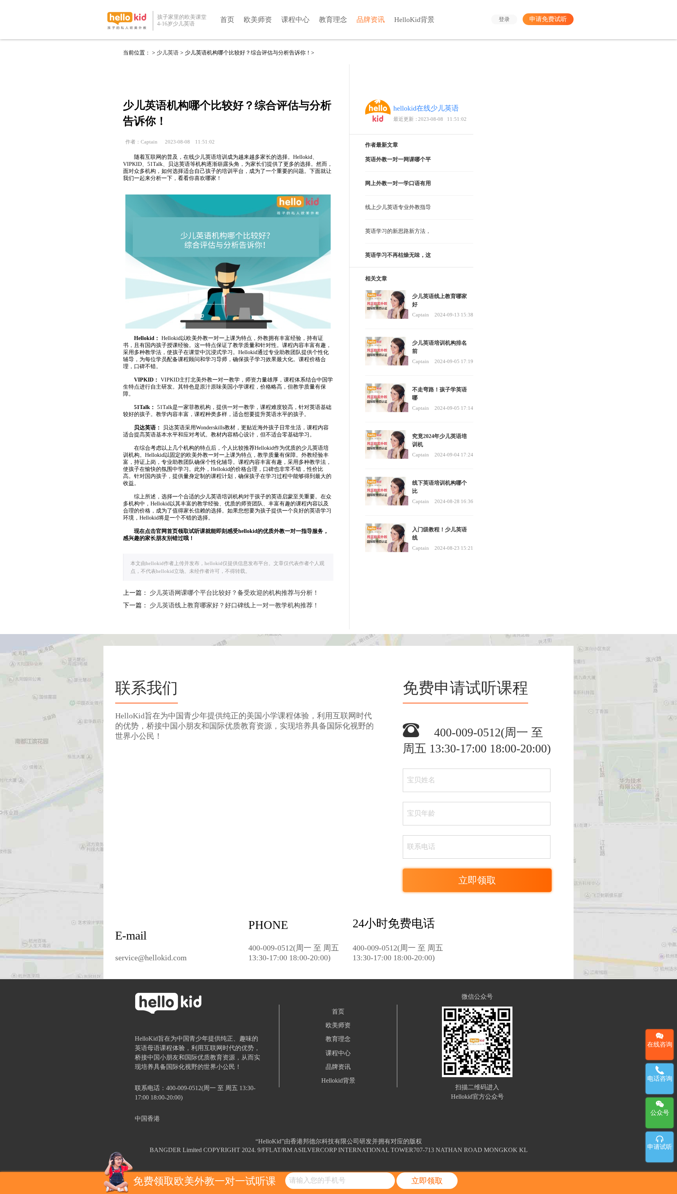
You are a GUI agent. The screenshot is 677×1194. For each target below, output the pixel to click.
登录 (504, 19)
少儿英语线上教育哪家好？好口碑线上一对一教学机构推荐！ (234, 605)
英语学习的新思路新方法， (398, 231)
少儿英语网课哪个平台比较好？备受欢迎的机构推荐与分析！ (234, 592)
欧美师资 (258, 20)
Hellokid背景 (338, 1080)
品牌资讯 (371, 20)
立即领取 (427, 1180)
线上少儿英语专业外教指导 (398, 207)
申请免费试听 (548, 19)
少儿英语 (168, 53)
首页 (227, 20)
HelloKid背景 (414, 20)
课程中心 (295, 20)
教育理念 (333, 20)
